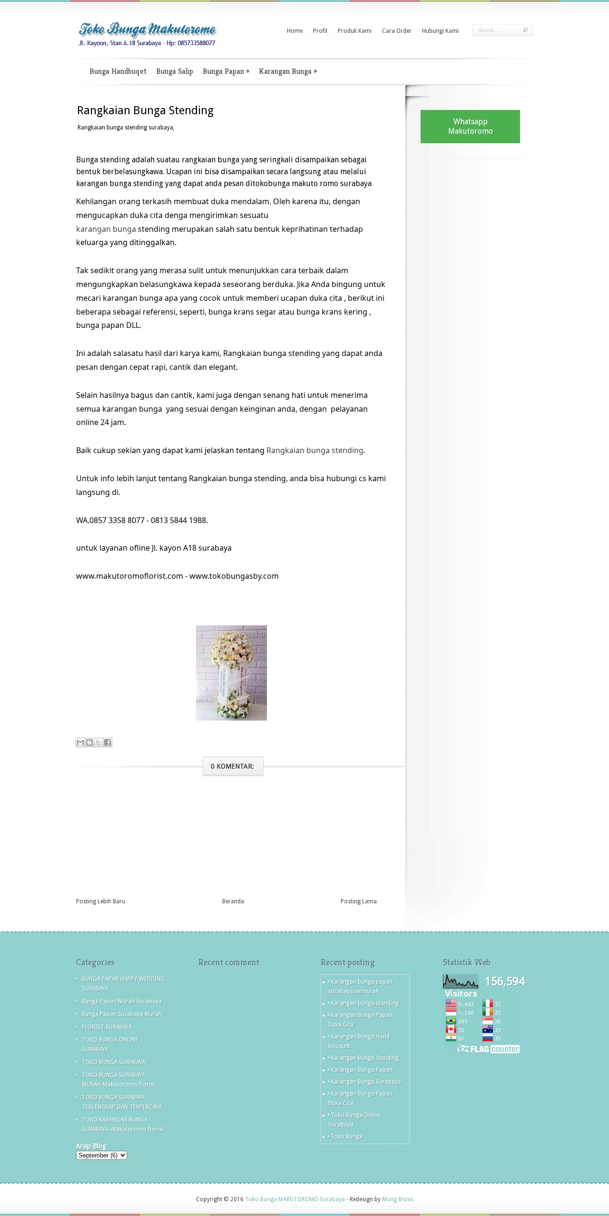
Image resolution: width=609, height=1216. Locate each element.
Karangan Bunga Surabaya (366, 1081)
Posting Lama (359, 901)
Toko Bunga (347, 1136)
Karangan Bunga (288, 71)
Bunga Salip (174, 71)
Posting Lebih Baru (100, 901)
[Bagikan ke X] (98, 742)
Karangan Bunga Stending (365, 1058)
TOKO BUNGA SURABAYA (113, 1062)
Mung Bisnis (397, 1199)
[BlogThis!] (89, 742)
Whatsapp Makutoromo (470, 126)
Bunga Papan (226, 71)
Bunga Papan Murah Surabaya (122, 1001)
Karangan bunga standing (365, 1003)
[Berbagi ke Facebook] (107, 742)
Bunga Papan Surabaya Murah (122, 1014)
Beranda (233, 901)
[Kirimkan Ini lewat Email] (80, 742)
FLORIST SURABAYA (107, 1027)
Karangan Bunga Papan (362, 1070)
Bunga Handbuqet (118, 71)
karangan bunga (106, 229)
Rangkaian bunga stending (314, 450)
